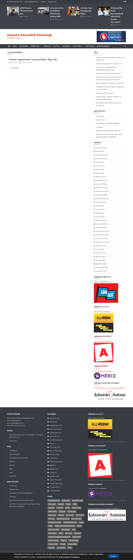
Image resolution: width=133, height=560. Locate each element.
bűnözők (60, 504)
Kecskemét (70, 515)
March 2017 (99, 264)
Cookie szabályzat (64, 557)
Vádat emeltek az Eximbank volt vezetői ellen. (110, 83)
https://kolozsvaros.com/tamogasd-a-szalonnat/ (109, 388)
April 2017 (99, 260)
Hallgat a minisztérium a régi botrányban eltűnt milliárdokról (110, 59)
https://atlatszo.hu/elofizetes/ (103, 341)
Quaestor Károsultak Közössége (29, 35)
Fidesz (67, 508)
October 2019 (100, 158)
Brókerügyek (53, 432)
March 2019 (99, 177)
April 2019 (99, 173)
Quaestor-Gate (100, 120)
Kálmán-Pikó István (63, 518)
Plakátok (12, 465)
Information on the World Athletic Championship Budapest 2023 (56, 12)
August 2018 (100, 202)
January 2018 (100, 227)
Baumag (52, 422)
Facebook (43, 1)
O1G (73, 529)
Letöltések (77, 46)
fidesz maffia (76, 508)
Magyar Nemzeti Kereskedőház (65, 526)
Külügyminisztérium (54, 522)
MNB (51, 465)
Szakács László (53, 540)
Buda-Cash (53, 436)
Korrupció (47, 46)
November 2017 (101, 235)
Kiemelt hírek (54, 451)
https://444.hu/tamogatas (102, 311)
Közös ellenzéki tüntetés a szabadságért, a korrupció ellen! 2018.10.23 (26, 436)
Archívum (16, 68)
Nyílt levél (12, 461)
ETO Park (60, 508)
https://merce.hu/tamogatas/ (103, 371)
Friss (14, 46)
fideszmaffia (52, 511)
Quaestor (53, 476)
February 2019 (100, 180)
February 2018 (100, 224)
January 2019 (100, 184)
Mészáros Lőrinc (53, 529)
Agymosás (66, 46)
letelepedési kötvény (70, 522)
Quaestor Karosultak (26, 62)
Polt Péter (69, 533)
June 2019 (99, 166)
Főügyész (62, 511)
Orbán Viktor (52, 533)
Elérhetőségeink (103, 46)
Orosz (61, 533)
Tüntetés (51, 547)
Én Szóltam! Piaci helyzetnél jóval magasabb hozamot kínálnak (110, 88)
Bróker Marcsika (55, 429)
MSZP (79, 526)
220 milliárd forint (53, 500)
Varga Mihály (61, 547)
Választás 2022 (52, 1)
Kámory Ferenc (76, 518)
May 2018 (99, 213)
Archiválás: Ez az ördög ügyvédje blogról (86, 11)
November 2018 (101, 191)
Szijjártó (63, 540)
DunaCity (51, 508)
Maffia (50, 526)
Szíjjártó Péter (54, 480)
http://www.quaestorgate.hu (16, 425)
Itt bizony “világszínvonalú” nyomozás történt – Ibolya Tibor (33, 59)
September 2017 (101, 242)
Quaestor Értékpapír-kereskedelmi (59, 537)
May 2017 (99, 257)
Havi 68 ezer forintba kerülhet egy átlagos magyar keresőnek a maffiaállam (109, 136)
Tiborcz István (53, 544)
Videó (11, 472)
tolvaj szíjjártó (72, 544)
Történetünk (100, 116)
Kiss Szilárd (79, 515)
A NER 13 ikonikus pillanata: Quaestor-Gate (26, 11)
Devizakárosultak (55, 440)
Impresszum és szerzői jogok (18, 458)
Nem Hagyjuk (66, 529)
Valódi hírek (23, 46)
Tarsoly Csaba (54, 483)
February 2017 (100, 267)
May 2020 (99, 151)
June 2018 (99, 209)
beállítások (76, 557)
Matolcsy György (55, 461)
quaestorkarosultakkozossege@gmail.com (20, 418)
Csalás (68, 504)
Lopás (51, 458)
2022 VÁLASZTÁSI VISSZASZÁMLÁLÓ (107, 123)
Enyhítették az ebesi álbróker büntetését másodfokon (109, 104)
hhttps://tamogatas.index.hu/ (103, 282)
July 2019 (99, 162)
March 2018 (99, 220)
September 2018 (101, 198)
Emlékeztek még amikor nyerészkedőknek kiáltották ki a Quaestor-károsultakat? (117, 15)
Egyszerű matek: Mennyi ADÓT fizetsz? (108, 131)
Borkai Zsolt (66, 500)
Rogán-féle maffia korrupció (104, 93)
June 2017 (99, 253)
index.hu (61, 515)
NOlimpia (52, 469)
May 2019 (99, 169)
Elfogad (113, 556)
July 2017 (99, 249)
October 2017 (100, 238)
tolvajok (62, 544)
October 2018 (100, 195)
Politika (56, 46)
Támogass (99, 127)
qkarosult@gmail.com (14, 420)
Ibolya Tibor (52, 515)
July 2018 (99, 206)
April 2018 (99, 217)
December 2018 (101, 187)
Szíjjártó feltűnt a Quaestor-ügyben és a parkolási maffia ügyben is (108, 98)
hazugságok (72, 511)
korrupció (51, 518)
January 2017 (100, 271)
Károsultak (35, 46)
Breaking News (54, 425)
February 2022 (100, 148)
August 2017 (100, 246)
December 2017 (101, 231)
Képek (11, 469)
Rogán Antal (76, 537)
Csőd (74, 504)
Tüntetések (89, 46)
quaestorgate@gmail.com (31, 1)
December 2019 (101, 155)
